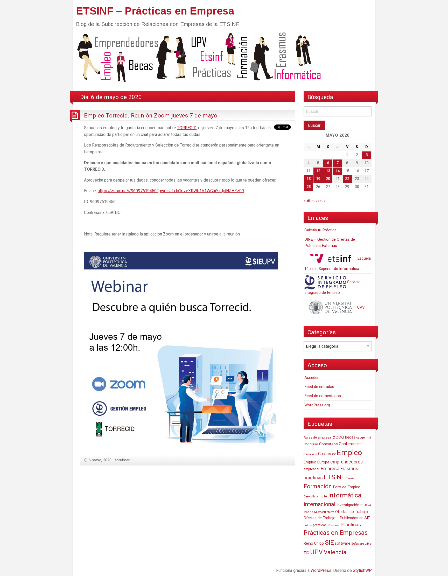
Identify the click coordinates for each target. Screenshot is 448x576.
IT (361, 505)
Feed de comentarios (322, 395)
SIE (329, 542)
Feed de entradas (319, 386)
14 (337, 171)
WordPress (321, 570)
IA (325, 496)
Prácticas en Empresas (336, 532)
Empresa (329, 468)
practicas (320, 525)
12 (318, 171)
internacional (319, 504)
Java (367, 505)
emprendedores (346, 461)
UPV (360, 307)
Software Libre (361, 543)
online (308, 525)
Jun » (321, 200)
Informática (344, 495)
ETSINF (334, 477)
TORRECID (186, 127)
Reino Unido (314, 543)
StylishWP (362, 570)
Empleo (349, 452)
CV (334, 454)
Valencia (335, 552)
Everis (350, 478)
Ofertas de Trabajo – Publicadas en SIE (337, 518)
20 (328, 179)
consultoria (310, 454)
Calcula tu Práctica (320, 230)
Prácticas (350, 525)
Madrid (308, 512)
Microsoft (320, 512)
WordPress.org (317, 405)
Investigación (348, 505)
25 (308, 187)
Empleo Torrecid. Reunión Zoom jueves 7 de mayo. (151, 115)
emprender (311, 469)
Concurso (311, 444)
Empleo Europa (316, 462)
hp (321, 496)
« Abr (308, 200)
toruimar (122, 460)
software (342, 543)
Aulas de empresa (317, 437)
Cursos (324, 453)
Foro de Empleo (346, 487)
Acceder (311, 377)
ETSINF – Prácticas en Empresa (155, 11)
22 (347, 179)
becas (350, 437)
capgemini (363, 437)
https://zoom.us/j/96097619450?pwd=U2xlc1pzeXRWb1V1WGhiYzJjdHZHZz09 (171, 190)
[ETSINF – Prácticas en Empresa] (197, 56)
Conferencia (350, 443)
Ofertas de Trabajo (351, 511)
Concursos (328, 444)
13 (328, 171)
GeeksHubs (311, 496)
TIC (306, 553)
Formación (318, 486)
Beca (338, 437)
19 (318, 179)
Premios (333, 525)
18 (308, 179)
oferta (330, 512)
